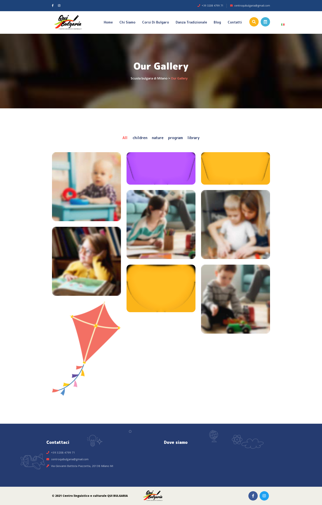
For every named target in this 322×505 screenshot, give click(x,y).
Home (108, 22)
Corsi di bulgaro (155, 22)
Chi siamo (127, 22)
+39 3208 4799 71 (212, 5)
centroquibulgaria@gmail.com (252, 5)
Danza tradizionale (191, 22)
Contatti (235, 22)
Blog (217, 22)
